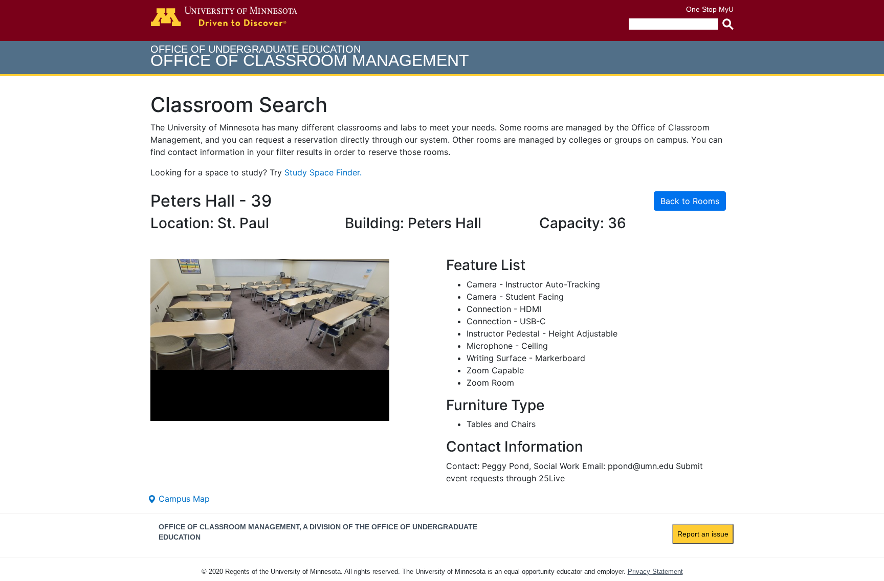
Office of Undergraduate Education (309, 56)
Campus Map (183, 499)
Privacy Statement (655, 571)
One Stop (701, 9)
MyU (726, 9)
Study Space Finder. (323, 172)
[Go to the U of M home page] (224, 16)
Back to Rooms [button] (689, 201)
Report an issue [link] (702, 534)
